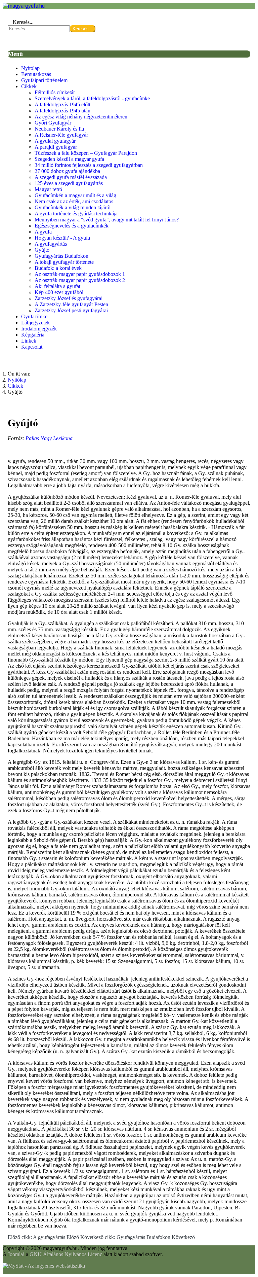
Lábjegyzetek (35, 322)
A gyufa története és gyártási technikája (76, 213)
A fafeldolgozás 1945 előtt (62, 104)
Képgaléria (32, 335)
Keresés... (23, 22)
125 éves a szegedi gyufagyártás (69, 183)
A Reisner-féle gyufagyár (61, 135)
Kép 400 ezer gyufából (59, 292)
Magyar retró (48, 189)
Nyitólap (30, 68)
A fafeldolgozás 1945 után (62, 110)
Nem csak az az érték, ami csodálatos (74, 201)
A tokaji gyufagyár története (64, 262)
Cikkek (29, 86)
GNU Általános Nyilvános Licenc (66, 1254)
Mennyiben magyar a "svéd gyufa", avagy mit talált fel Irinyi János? (107, 219)
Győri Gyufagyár (53, 123)
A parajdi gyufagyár (56, 147)
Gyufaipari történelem (44, 80)
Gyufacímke (34, 316)
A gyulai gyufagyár (55, 141)
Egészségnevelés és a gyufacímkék (72, 225)
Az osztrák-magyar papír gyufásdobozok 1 (80, 274)
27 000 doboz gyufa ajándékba (67, 171)
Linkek (28, 341)
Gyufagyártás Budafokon (61, 256)
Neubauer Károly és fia (59, 129)
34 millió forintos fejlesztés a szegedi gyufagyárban (89, 165)
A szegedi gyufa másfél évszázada (71, 177)
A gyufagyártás (51, 244)
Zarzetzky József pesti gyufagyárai (71, 310)
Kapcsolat (31, 347)
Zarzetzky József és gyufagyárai (68, 298)
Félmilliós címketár (55, 92)
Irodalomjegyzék (39, 328)
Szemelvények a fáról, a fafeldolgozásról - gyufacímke (92, 98)
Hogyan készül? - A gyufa (62, 238)
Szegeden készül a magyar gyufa (69, 159)
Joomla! (16, 1254)
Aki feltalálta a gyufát (57, 286)
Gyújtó (42, 250)
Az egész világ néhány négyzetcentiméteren (81, 116)
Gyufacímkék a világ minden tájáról (73, 207)
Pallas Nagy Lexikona (49, 438)
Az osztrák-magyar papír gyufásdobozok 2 (80, 280)
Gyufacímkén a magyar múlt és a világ (75, 195)
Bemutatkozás (36, 74)
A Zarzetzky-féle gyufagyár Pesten (71, 304)
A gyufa (43, 232)
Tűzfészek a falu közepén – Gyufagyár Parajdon (86, 153)
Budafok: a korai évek (58, 268)
